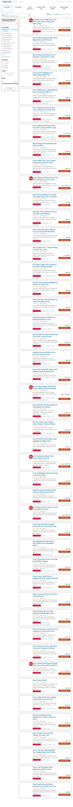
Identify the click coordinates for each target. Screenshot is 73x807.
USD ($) (15, 1)
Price (66, 14)
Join (66, 1)
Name (69, 14)
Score (62, 14)
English (21, 1)
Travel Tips (61, 1)
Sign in (69, 1)
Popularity (58, 14)
